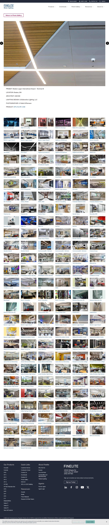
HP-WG (6, 484)
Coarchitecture (25, 238)
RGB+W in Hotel (42, 128)
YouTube (82, 487)
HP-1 (5, 475)
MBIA (39, 288)
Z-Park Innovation (77, 140)
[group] (54, 64)
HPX (5, 496)
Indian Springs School (95, 398)
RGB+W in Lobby (25, 128)
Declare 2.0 (24, 477)
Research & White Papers (27, 499)
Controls (6, 470)
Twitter (88, 487)
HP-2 (5, 477)
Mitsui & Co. (93, 263)
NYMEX (40, 263)
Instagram (76, 487)
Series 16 (6, 508)
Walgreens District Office (61, 349)
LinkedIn (65, 487)
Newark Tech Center (26, 448)
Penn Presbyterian (8, 189)
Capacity (92, 288)
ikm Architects (7, 201)
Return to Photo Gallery (14, 15)
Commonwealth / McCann (45, 251)
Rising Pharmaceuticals (96, 165)
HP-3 (5, 479)
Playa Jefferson (42, 349)
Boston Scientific (94, 140)
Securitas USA (93, 214)
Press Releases (25, 496)
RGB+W (23, 482)
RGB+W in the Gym (9, 128)
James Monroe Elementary (11, 361)
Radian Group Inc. (25, 349)
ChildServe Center (77, 275)
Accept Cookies (90, 522)
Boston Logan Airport (9, 140)
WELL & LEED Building (27, 484)
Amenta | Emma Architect (62, 263)
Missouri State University (10, 423)
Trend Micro (76, 177)
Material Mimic (7, 501)
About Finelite (43, 465)
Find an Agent (73, 1)
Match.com (93, 152)
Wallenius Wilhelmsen (61, 140)
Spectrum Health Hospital (79, 448)
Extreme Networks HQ (78, 300)
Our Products (9, 465)
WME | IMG (41, 201)
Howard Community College (80, 361)
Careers (40, 470)
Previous (1, 43)
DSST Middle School (9, 435)
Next (107, 43)
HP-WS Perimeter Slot (9, 486)
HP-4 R (16, 107)
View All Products (8, 510)
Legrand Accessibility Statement (44, 518)
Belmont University (95, 435)
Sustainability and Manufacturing (42, 475)
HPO (5, 489)
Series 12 (6, 505)
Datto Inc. (23, 226)
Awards (23, 492)
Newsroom (25, 489)
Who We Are (41, 467)
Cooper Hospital (59, 238)
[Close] (106, 521)
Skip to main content (5, 4)
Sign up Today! (70, 482)
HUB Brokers (76, 312)
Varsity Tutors (41, 214)
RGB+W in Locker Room (79, 128)
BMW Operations (25, 177)
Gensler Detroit (77, 238)
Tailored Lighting (42, 479)
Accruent (75, 189)
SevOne (57, 226)
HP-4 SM (22, 107)
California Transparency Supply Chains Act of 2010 (18, 518)
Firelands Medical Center (79, 201)
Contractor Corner (25, 470)
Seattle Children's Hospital (97, 226)
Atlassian (6, 263)
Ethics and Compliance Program (64, 518)
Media (22, 494)
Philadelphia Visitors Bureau (11, 275)
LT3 (5, 498)
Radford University (60, 435)
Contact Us (94, 1)
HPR (5, 491)
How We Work (42, 472)
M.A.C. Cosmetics (25, 300)
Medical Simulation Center (28, 337)
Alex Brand (6, 300)
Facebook (71, 487)
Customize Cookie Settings (78, 522)
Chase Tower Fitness (43, 238)
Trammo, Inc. (7, 214)
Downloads (24, 475)
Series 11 (6, 503)
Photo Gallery (24, 479)
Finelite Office (93, 128)
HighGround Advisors (44, 152)
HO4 (5, 472)
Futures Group (93, 251)
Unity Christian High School (28, 374)
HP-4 (5, 482)
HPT (5, 493)
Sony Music (58, 177)
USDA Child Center (95, 423)
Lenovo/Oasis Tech (26, 312)
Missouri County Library (27, 386)
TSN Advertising (77, 263)
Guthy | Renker (25, 201)
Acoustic (6, 467)
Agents (41, 484)
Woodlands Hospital (26, 165)
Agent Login (84, 1)
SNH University (77, 398)
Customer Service (25, 467)
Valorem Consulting (60, 201)
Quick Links (25, 465)
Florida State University (61, 411)
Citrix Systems (76, 288)
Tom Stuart (6, 152)
